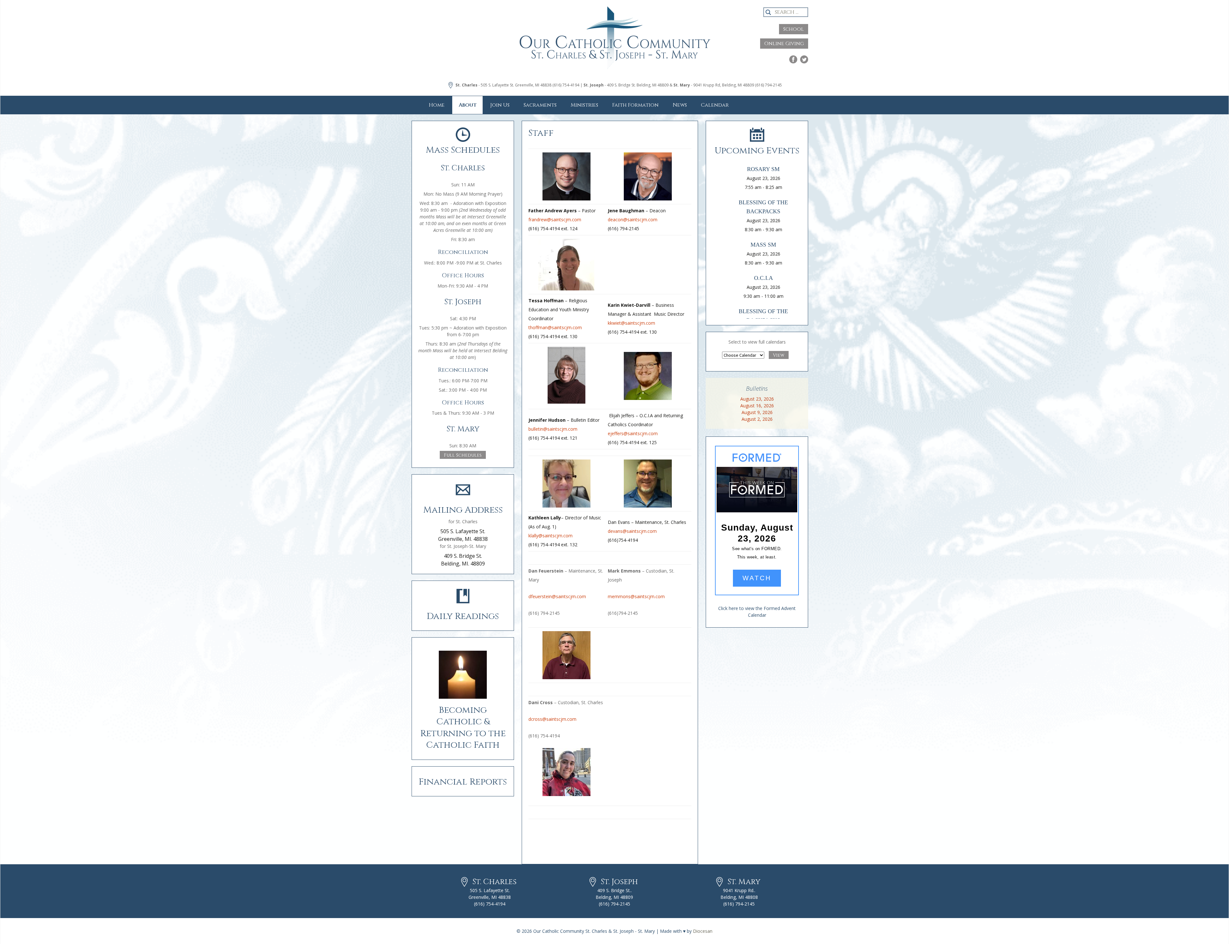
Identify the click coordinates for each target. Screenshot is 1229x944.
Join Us (500, 105)
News (680, 105)
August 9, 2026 (757, 412)
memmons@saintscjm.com (636, 596)
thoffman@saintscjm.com (555, 327)
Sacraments (540, 105)
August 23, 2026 (757, 399)
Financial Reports (463, 782)
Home (437, 105)
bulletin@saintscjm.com (552, 429)
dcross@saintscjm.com (552, 719)
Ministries (584, 105)
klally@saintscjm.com (550, 536)
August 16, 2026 (757, 406)
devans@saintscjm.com (632, 531)
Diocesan (702, 931)
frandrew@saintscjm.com (554, 219)
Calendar (715, 105)
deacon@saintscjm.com (632, 219)
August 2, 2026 (757, 419)
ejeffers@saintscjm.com (633, 433)
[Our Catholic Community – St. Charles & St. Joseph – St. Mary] (614, 43)
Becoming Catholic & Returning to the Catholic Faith (463, 727)
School (793, 29)
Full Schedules (463, 455)
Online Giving (784, 43)
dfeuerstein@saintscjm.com (557, 596)
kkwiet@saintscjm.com (631, 323)
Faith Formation (635, 105)
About (467, 105)
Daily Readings (463, 616)
